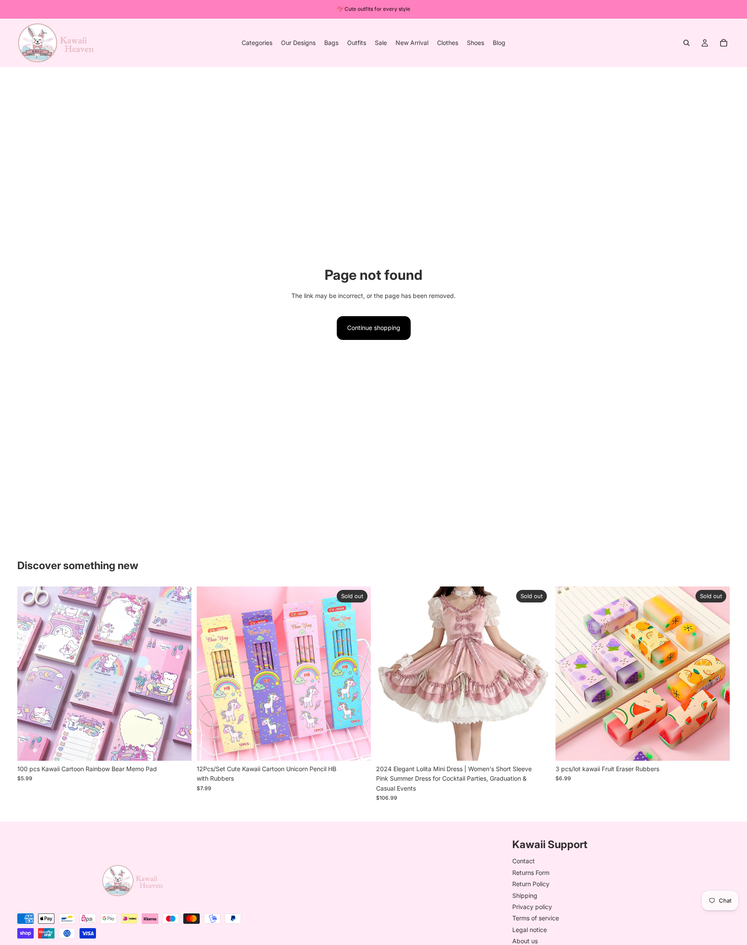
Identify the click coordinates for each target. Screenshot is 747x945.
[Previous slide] (30, 673)
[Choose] (178, 747)
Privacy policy (532, 906)
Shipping (524, 895)
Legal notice (529, 929)
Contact (523, 861)
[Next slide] (179, 673)
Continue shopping (373, 327)
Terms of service (535, 918)
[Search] (686, 42)
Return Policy (530, 884)
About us (525, 941)
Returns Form (530, 872)
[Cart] (723, 42)
